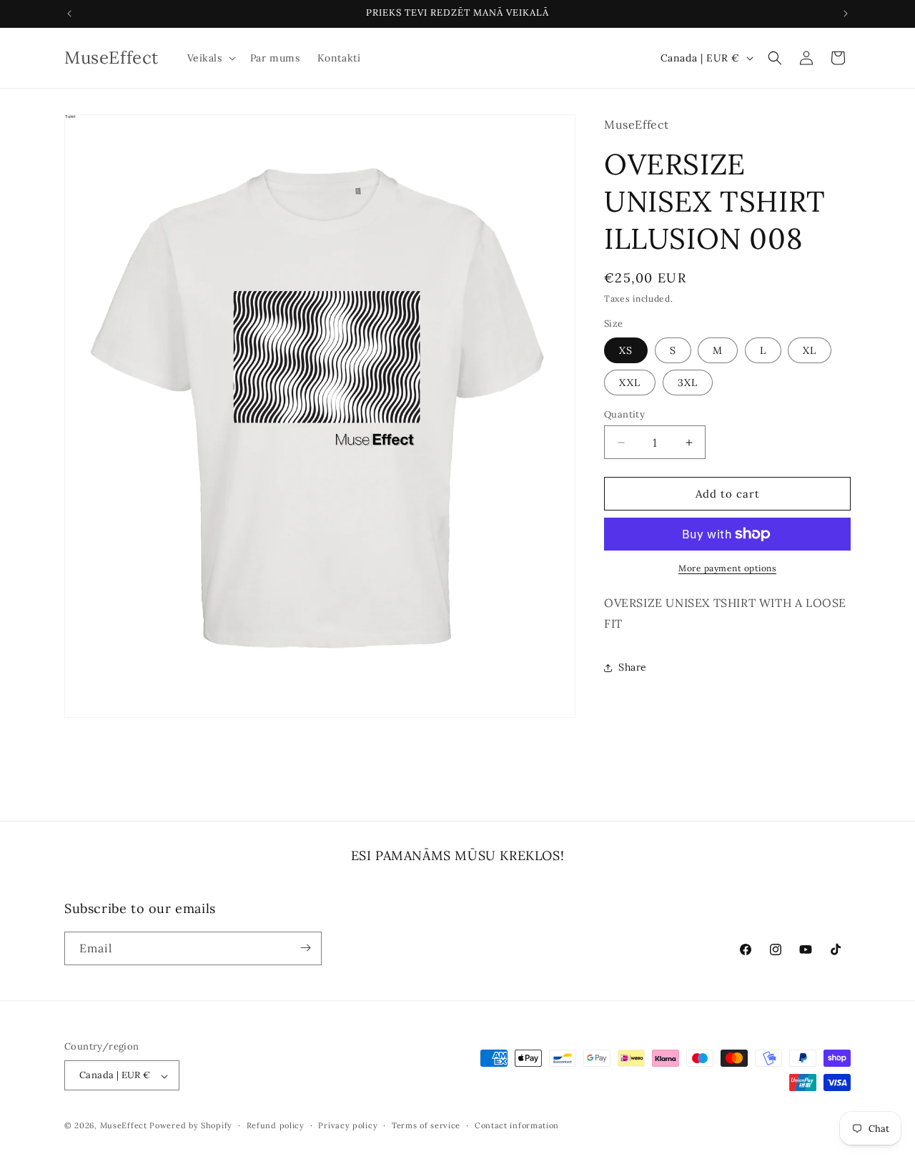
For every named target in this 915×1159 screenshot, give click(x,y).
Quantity (624, 414)
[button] (210, 58)
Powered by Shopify (190, 1126)
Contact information (517, 1125)
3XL (688, 382)
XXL (629, 382)
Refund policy (276, 1125)
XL (809, 350)
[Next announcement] (845, 13)
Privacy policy (347, 1125)
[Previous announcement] (69, 13)
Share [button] (632, 667)
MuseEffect (123, 1126)
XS (626, 350)
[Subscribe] (305, 948)
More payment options (727, 568)
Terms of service (426, 1125)
